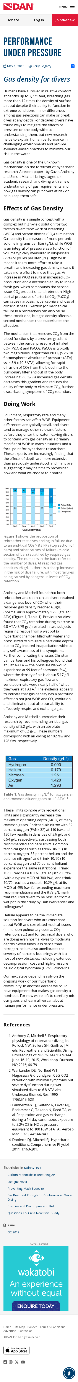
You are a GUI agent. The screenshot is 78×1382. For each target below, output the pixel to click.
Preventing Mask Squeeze (26, 1188)
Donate (13, 20)
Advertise (9, 1331)
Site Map (19, 1327)
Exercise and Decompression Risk (31, 1206)
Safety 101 (32, 1167)
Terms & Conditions (52, 1327)
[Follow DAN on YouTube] (23, 1362)
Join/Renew (65, 20)
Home (7, 1327)
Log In (39, 20)
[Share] (73, 66)
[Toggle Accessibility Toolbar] (69, 1373)
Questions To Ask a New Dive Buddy (34, 1213)
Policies (32, 1327)
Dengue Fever (17, 1182)
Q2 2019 (14, 1232)
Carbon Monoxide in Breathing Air (31, 1175)
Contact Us (25, 1331)
